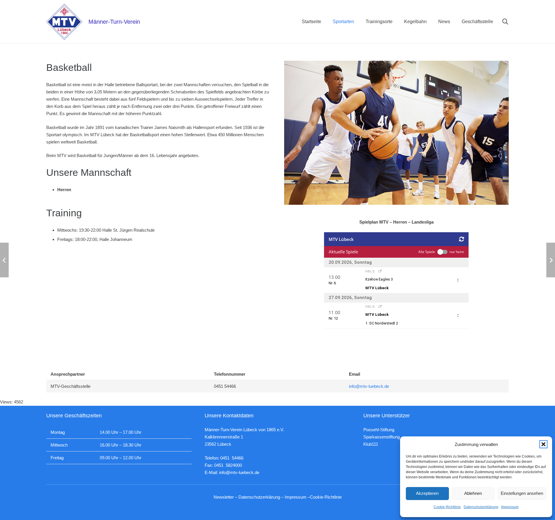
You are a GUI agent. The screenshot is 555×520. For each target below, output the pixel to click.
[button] (543, 444)
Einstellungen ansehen (522, 493)
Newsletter (224, 497)
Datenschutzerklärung (481, 507)
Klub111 (370, 444)
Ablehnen (473, 493)
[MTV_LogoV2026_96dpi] (64, 22)
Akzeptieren (427, 493)
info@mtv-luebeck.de (369, 386)
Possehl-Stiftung (378, 429)
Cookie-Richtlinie (447, 507)
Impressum (510, 507)
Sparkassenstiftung (381, 436)
